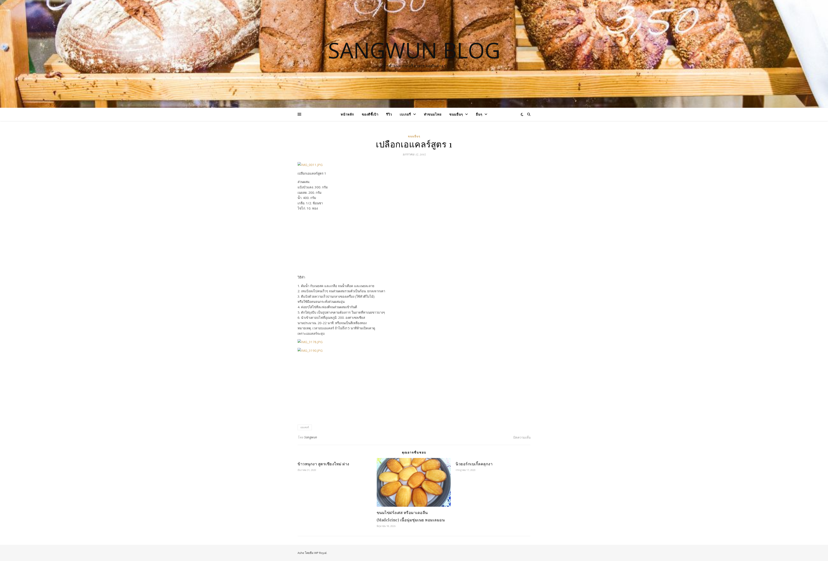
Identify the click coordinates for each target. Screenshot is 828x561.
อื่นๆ (479, 114)
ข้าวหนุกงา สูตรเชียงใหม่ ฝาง (323, 463)
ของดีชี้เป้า (370, 114)
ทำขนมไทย (433, 114)
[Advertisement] (414, 244)
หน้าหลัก (347, 114)
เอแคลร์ (304, 427)
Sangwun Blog (414, 50)
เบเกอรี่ (405, 114)
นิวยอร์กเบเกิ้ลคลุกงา (474, 463)
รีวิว (389, 114)
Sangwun (310, 437)
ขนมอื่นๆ (456, 114)
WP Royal (320, 553)
